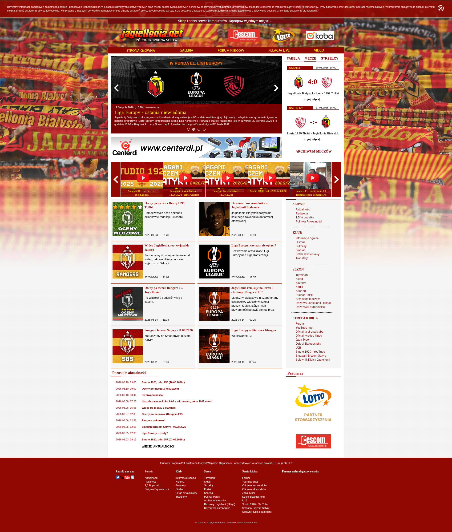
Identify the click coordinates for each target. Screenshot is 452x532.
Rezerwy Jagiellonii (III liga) (313, 303)
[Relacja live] (279, 50)
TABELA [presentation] (293, 58)
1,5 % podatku (305, 217)
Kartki (299, 287)
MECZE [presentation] (310, 58)
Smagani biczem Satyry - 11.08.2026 (169, 330)
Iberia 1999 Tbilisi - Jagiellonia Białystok (313, 133)
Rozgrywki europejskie (310, 307)
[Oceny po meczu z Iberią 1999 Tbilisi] (128, 235)
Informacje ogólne (307, 238)
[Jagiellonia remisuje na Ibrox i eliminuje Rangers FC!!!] (214, 320)
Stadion (301, 250)
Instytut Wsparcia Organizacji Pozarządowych (224, 463)
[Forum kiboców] (231, 50)
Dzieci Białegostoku (308, 343)
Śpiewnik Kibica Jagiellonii (313, 359)
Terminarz (302, 275)
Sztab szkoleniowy (307, 254)
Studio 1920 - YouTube (310, 351)
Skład (299, 279)
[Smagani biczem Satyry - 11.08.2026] (128, 362)
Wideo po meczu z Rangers (159, 407)
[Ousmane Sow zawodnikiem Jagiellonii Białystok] (214, 235)
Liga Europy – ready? (155, 433)
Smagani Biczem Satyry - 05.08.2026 (164, 426)
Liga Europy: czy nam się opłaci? (253, 245)
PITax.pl (278, 463)
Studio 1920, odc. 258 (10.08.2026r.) (163, 382)
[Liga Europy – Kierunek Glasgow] (214, 362)
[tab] (293, 58)
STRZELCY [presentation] (329, 58)
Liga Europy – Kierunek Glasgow (253, 330)
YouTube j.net (304, 327)
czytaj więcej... (313, 99)
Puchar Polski (304, 295)
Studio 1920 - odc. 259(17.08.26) (268, 190)
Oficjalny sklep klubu (309, 335)
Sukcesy (301, 246)
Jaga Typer (303, 339)
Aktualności (303, 209)
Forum (300, 323)
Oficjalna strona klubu (309, 331)
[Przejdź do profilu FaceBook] (118, 478)
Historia (301, 242)
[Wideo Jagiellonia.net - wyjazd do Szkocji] (128, 277)
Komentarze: (153, 107)
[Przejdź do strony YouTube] (125, 478)
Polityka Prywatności (309, 221)
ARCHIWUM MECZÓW (314, 151)
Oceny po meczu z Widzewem (160, 388)
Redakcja (302, 213)
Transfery (302, 258)
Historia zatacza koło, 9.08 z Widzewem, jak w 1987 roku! (177, 401)
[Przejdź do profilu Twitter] (132, 478)
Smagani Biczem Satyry (311, 355)
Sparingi (301, 291)
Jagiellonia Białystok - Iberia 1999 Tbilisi (313, 93)
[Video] (319, 50)
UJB (298, 347)
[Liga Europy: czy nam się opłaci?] (214, 277)
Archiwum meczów (308, 299)
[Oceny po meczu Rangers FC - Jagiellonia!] (128, 320)
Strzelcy (301, 283)
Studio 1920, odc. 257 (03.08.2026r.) (163, 439)
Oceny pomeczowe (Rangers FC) (162, 414)
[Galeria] (186, 50)
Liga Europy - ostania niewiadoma (150, 112)
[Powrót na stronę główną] (146, 35)
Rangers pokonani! (153, 420)
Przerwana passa (152, 395)
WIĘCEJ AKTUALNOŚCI (158, 446)
